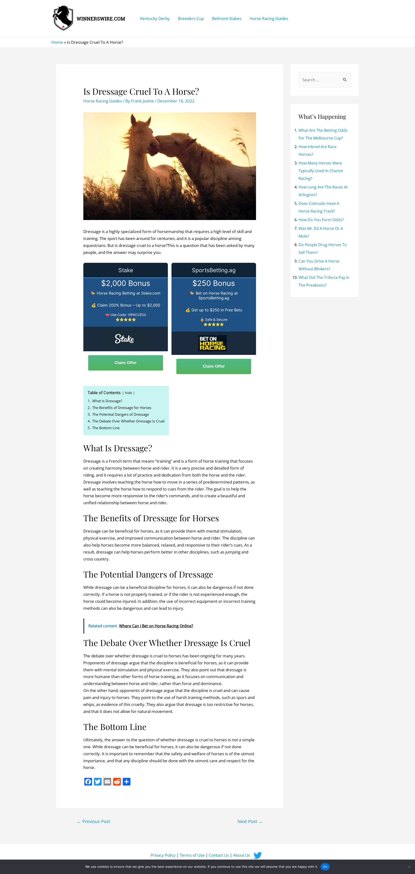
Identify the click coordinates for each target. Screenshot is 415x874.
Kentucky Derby (155, 18)
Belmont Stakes (226, 18)
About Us (241, 855)
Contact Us (219, 855)
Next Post (250, 821)
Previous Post (93, 821)
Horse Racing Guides (269, 18)
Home (57, 42)
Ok (325, 866)
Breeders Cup (191, 18)
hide (128, 392)
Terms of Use (192, 855)
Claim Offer (126, 362)
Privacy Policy (163, 855)
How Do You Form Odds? (321, 219)
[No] (409, 866)
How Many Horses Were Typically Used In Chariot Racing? (321, 170)
